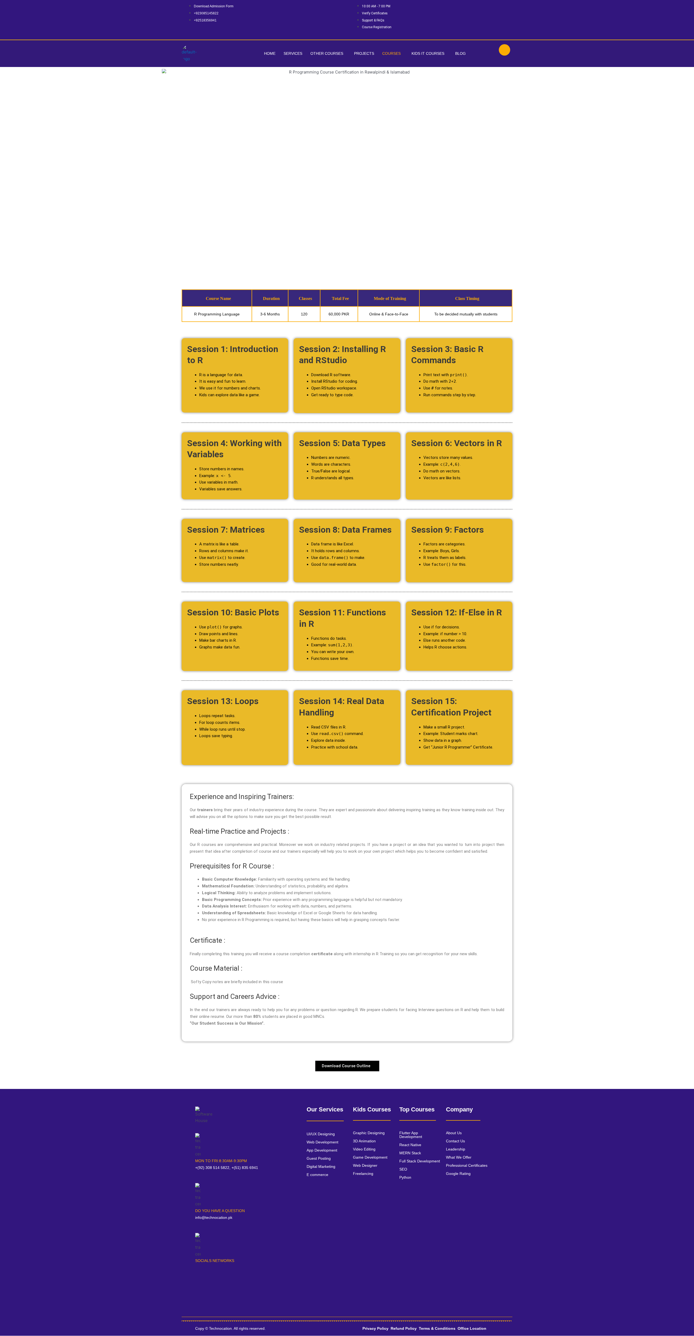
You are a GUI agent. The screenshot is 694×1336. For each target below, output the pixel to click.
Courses (391, 53)
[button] (328, 53)
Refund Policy (404, 1328)
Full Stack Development (419, 1161)
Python (405, 1177)
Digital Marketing (321, 1166)
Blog (460, 53)
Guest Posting (319, 1158)
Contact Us (455, 1141)
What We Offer (458, 1157)
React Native (410, 1145)
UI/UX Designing (321, 1134)
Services (293, 53)
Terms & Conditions (437, 1328)
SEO (403, 1169)
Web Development (322, 1142)
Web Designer (365, 1165)
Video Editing (364, 1149)
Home (269, 53)
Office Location (472, 1328)
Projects (364, 53)
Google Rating (458, 1173)
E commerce (317, 1174)
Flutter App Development (410, 1135)
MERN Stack (410, 1153)
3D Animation (364, 1141)
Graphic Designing (369, 1133)
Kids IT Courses (428, 53)
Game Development (370, 1157)
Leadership (455, 1149)
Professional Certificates (466, 1165)
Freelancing (363, 1173)
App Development (322, 1150)
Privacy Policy (375, 1328)
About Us (454, 1133)
